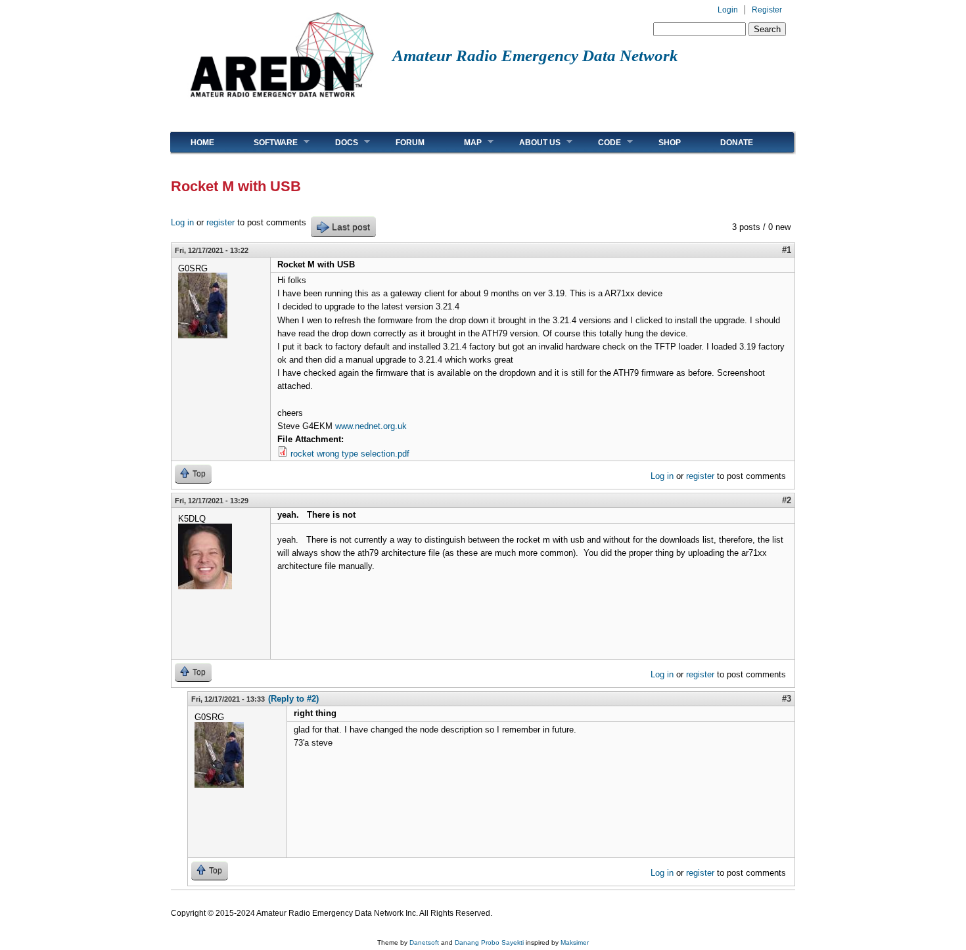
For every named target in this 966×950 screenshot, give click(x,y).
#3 (786, 699)
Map (463, 142)
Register (767, 9)
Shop (669, 142)
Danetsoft (424, 942)
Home (202, 142)
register (220, 222)
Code (599, 142)
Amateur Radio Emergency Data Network (535, 55)
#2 (786, 500)
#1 (786, 250)
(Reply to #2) (293, 699)
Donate (736, 142)
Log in (182, 222)
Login (728, 9)
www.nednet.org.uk (371, 426)
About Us (530, 142)
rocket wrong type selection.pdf (349, 454)
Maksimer (575, 942)
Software (266, 142)
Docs (336, 142)
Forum (410, 142)
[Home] (281, 102)
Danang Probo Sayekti (489, 942)
